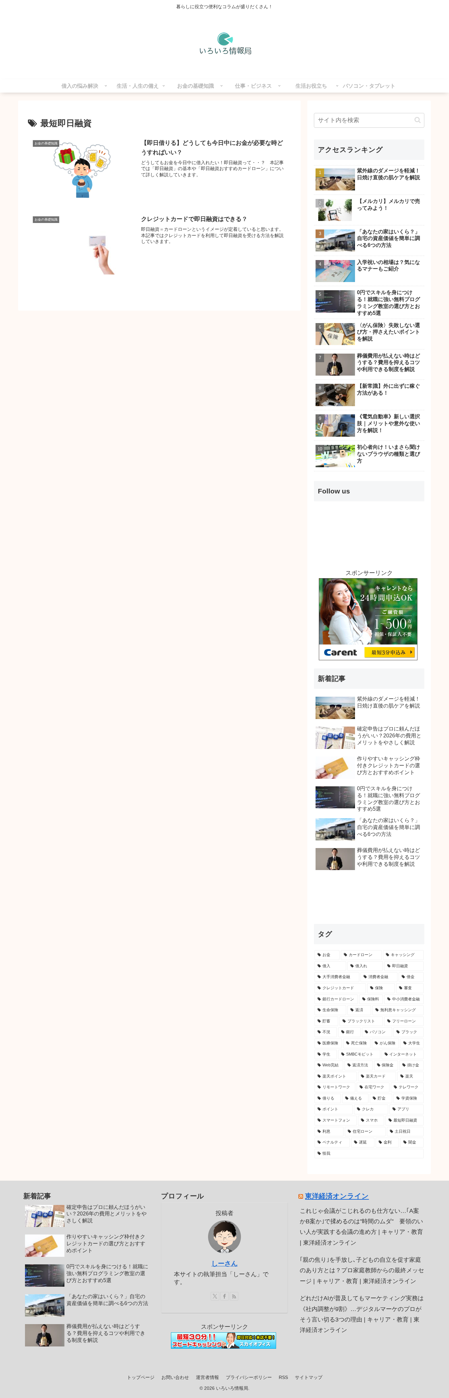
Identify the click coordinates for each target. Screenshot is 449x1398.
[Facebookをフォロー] (224, 1296)
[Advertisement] (369, 900)
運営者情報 (207, 1377)
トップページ (140, 1377)
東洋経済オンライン (337, 1196)
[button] (417, 120)
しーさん (224, 1263)
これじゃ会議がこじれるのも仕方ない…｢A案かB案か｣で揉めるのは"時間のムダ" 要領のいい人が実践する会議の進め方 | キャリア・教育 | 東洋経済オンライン (361, 1227)
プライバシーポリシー (249, 1377)
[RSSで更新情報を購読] (234, 1296)
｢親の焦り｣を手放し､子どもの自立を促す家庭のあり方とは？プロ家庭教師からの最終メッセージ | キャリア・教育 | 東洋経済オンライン (362, 1270)
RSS (283, 1377)
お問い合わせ (175, 1377)
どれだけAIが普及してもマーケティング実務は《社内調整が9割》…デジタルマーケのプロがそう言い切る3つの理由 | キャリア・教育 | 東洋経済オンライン (362, 1314)
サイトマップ (308, 1377)
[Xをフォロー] (215, 1296)
